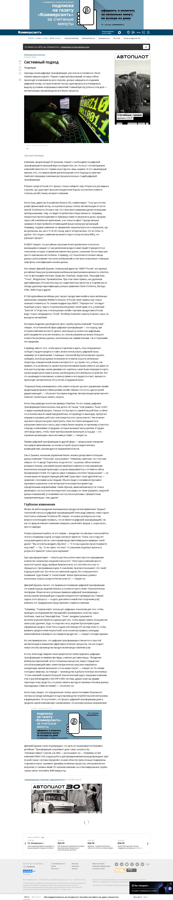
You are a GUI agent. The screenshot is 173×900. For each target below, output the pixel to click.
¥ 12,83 (45, 38)
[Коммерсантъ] (30, 32)
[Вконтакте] (121, 864)
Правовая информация (101, 866)
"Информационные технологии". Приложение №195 (44, 779)
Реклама (75, 864)
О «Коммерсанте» (58, 864)
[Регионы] (128, 32)
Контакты (55, 868)
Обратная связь (98, 864)
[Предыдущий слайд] (25, 843)
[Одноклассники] (132, 864)
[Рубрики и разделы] (148, 32)
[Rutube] (137, 864)
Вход (139, 32)
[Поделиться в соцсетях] (20, 79)
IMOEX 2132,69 (55, 38)
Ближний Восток (104, 38)
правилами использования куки (75, 47)
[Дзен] (127, 864)
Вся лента (138, 897)
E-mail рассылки (98, 868)
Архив (53, 866)
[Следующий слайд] (147, 843)
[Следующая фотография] (106, 119)
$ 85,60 (30, 38)
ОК (146, 47)
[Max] (142, 864)
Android (74, 868)
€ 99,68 (38, 38)
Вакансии (75, 866)
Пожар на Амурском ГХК (132, 38)
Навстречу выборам (71, 38)
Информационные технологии (34, 55)
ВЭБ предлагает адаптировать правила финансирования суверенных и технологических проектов (71, 848)
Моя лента (36, 897)
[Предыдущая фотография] (26, 119)
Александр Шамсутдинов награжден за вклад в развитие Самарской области (41, 847)
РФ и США (116, 38)
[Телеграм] (116, 864)
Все (43, 837)
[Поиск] (143, 32)
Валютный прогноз (88, 38)
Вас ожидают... (142, 885)
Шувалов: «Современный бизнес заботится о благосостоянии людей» (100, 847)
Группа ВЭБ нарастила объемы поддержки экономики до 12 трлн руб (131, 847)
